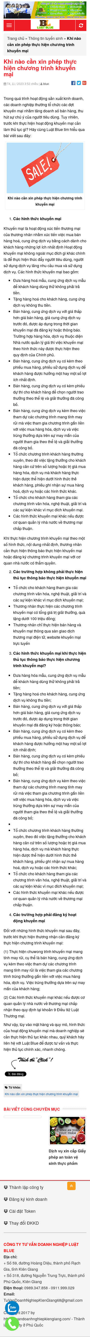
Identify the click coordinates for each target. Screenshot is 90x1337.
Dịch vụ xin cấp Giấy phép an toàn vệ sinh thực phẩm (67, 1157)
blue (46, 84)
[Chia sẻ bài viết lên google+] (84, 82)
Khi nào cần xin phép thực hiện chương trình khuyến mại (41, 1094)
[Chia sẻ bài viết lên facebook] (73, 82)
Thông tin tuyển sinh (45, 38)
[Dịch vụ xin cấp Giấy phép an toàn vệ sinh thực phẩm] (68, 1130)
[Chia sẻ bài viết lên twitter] (79, 82)
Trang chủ (15, 38)
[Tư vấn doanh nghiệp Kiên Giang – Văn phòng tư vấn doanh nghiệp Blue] (45, 25)
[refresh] (80, 25)
